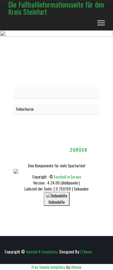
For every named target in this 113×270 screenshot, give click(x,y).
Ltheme (76, 267)
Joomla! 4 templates (42, 251)
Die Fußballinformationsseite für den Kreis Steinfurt (56, 8)
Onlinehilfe (57, 202)
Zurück (78, 149)
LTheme (86, 251)
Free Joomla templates (48, 267)
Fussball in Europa (67, 177)
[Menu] (101, 22)
